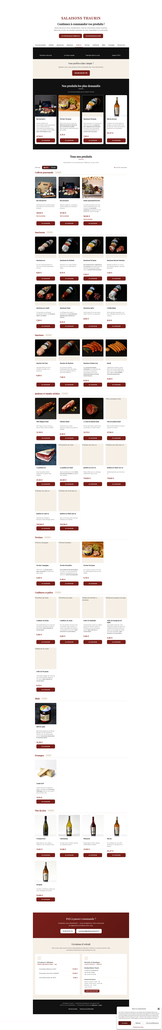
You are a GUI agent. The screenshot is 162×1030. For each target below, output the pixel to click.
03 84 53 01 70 (81, 73)
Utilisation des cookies (138, 1027)
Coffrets (51, 45)
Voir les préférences (152, 1023)
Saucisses (70, 45)
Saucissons (60, 45)
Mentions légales (72, 1008)
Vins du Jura (121, 45)
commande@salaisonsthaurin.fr (89, 931)
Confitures (96, 45)
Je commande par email (93, 36)
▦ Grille (46, 167)
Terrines (87, 45)
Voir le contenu (40, 216)
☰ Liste (53, 167)
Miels (103, 45)
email (100, 1005)
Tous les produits (40, 45)
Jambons (79, 45)
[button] (158, 1009)
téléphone (94, 1005)
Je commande (45, 140)
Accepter (125, 1023)
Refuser (138, 1023)
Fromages (111, 45)
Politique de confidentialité (87, 1008)
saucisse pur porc (89, 372)
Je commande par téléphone (70, 36)
